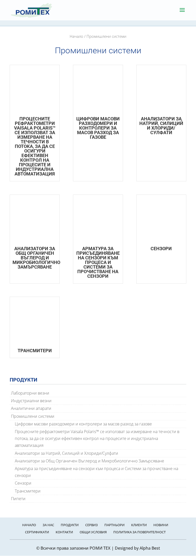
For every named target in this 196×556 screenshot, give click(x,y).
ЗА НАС (48, 525)
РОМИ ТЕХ (100, 548)
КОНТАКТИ (64, 532)
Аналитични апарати (31, 408)
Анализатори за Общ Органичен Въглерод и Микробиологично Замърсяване (89, 461)
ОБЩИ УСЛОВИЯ (93, 532)
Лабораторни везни (30, 393)
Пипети (18, 498)
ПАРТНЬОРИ (114, 525)
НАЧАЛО (29, 525)
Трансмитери (28, 491)
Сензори (23, 483)
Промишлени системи (32, 416)
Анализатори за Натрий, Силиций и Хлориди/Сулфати (66, 453)
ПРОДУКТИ (70, 525)
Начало (76, 36)
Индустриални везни (31, 400)
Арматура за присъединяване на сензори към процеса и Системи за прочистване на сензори (96, 472)
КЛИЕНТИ (139, 525)
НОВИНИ (160, 525)
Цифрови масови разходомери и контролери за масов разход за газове (83, 424)
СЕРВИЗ (91, 525)
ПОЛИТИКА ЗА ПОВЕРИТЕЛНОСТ (139, 532)
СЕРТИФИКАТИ (37, 532)
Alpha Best (150, 548)
